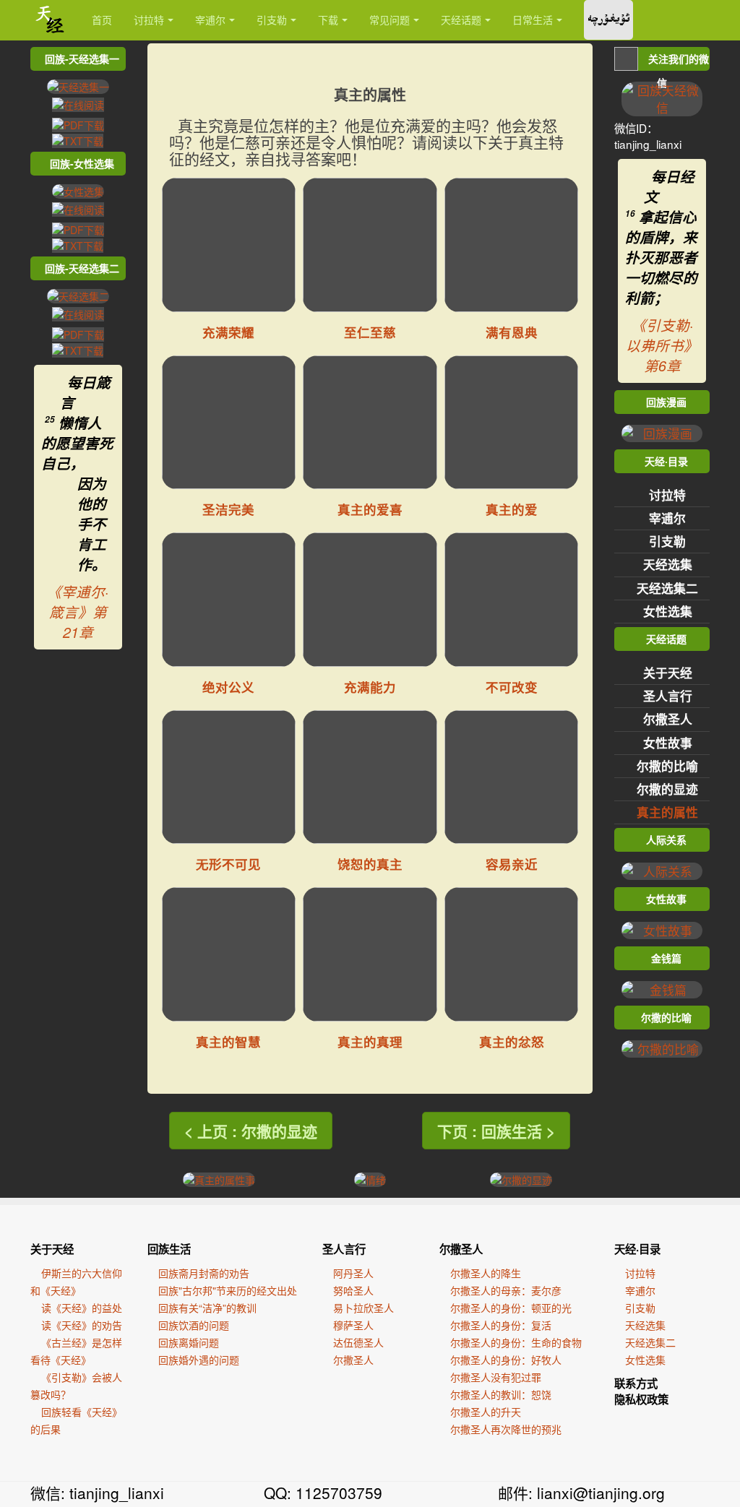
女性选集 (667, 611)
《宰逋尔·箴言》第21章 (77, 612)
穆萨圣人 (353, 1325)
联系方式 (636, 1383)
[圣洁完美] (229, 422)
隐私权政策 (641, 1399)
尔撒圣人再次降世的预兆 (506, 1429)
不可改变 (512, 687)
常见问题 (389, 19)
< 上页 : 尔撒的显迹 (250, 1130)
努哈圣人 (353, 1290)
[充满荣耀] (229, 245)
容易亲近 (512, 864)
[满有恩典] (511, 245)
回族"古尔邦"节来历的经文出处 (227, 1290)
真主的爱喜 (370, 509)
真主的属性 (667, 812)
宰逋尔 (210, 19)
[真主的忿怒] (511, 954)
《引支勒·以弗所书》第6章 (662, 345)
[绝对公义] (229, 599)
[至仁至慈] (370, 245)
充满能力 (370, 687)
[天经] (50, 20)
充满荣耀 (228, 332)
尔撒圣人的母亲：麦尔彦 (506, 1290)
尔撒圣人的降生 (485, 1273)
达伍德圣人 (358, 1342)
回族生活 (169, 1249)
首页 (102, 19)
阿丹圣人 (353, 1273)
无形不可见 (228, 864)
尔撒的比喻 (667, 765)
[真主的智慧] (229, 954)
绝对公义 (228, 687)
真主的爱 (512, 509)
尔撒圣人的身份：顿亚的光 (511, 1307)
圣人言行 (667, 695)
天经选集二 (667, 588)
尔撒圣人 (667, 718)
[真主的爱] (511, 422)
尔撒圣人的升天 (485, 1411)
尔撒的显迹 (667, 789)
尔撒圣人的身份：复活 (500, 1325)
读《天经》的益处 (81, 1307)
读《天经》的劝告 (81, 1325)
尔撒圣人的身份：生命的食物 (516, 1342)
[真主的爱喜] (370, 422)
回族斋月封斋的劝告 (203, 1273)
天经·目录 (637, 1249)
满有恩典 (512, 332)
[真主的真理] (370, 954)
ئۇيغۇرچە (608, 20)
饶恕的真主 (370, 864)
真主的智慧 (228, 1041)
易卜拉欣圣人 (363, 1307)
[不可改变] (511, 599)
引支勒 (272, 19)
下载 (328, 19)
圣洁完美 (228, 509)
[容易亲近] (511, 777)
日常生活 (532, 19)
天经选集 (667, 564)
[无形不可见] (229, 777)
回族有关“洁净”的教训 (207, 1307)
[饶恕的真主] (370, 777)
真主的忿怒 (511, 1041)
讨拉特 (149, 19)
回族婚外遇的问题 (198, 1359)
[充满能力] (370, 599)
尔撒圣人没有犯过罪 (495, 1377)
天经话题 (461, 19)
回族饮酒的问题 (193, 1325)
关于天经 (667, 672)
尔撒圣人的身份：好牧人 (506, 1359)
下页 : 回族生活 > (496, 1130)
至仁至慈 (370, 332)
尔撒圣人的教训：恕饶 (500, 1394)
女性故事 (667, 742)
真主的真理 (370, 1041)
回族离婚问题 (188, 1342)
